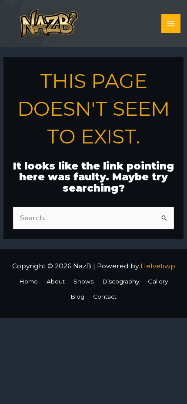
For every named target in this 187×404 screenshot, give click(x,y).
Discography (120, 281)
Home (28, 281)
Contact (105, 296)
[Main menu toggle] (170, 23)
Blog (77, 296)
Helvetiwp (157, 266)
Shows (83, 281)
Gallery (158, 281)
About (56, 281)
